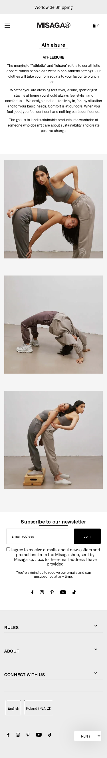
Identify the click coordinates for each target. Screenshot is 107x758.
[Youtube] (63, 593)
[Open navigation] (14, 24)
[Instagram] (42, 593)
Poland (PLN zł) (38, 708)
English (13, 708)
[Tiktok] (74, 593)
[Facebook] (32, 593)
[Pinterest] (52, 593)
